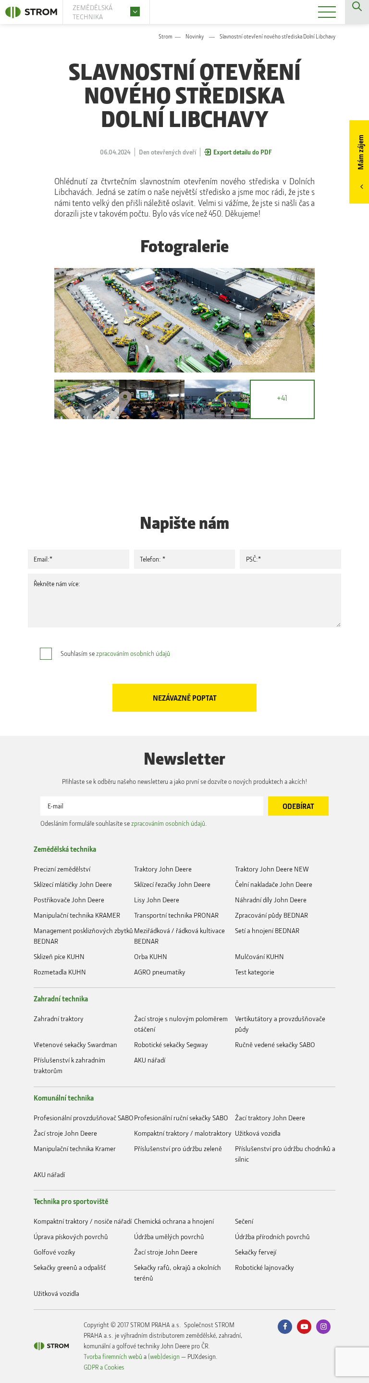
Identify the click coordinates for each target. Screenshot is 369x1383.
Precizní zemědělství (62, 868)
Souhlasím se (115, 653)
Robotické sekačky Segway (171, 1044)
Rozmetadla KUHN (60, 971)
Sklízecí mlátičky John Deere (73, 884)
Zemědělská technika (65, 849)
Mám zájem (360, 152)
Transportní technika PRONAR (176, 915)
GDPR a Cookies (104, 1367)
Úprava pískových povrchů (71, 1236)
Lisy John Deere (156, 899)
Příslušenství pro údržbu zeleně (178, 1148)
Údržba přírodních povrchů (272, 1236)
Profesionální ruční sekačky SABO (181, 1117)
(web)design (164, 1356)
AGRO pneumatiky (159, 971)
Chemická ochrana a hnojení (174, 1221)
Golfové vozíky (54, 1251)
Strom (165, 36)
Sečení (244, 1221)
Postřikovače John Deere (69, 899)
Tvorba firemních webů (113, 1356)
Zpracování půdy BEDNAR (271, 915)
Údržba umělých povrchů (169, 1236)
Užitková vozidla (258, 1133)
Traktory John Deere (163, 868)
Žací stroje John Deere (65, 1133)
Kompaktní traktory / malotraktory (183, 1133)
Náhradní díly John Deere (271, 899)
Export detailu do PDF (242, 152)
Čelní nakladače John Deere (273, 884)
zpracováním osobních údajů (133, 653)
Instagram (323, 1326)
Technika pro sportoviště (71, 1201)
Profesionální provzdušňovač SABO (84, 1117)
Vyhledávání (357, 12)
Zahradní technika (61, 998)
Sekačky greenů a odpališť (70, 1267)
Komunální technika (64, 1097)
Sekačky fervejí (255, 1251)
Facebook (285, 1326)
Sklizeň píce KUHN (59, 956)
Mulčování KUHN (259, 956)
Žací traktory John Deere (270, 1117)
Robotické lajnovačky (264, 1267)
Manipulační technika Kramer (75, 1148)
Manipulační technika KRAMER (77, 915)
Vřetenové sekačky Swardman (75, 1044)
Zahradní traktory (59, 1018)
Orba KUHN (150, 956)
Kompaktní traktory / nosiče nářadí (83, 1221)
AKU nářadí (149, 1059)
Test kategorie (254, 971)
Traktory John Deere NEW (272, 868)
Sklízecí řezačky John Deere (172, 884)
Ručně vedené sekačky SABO (275, 1044)
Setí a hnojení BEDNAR (267, 930)
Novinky (194, 36)
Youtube (304, 1326)
